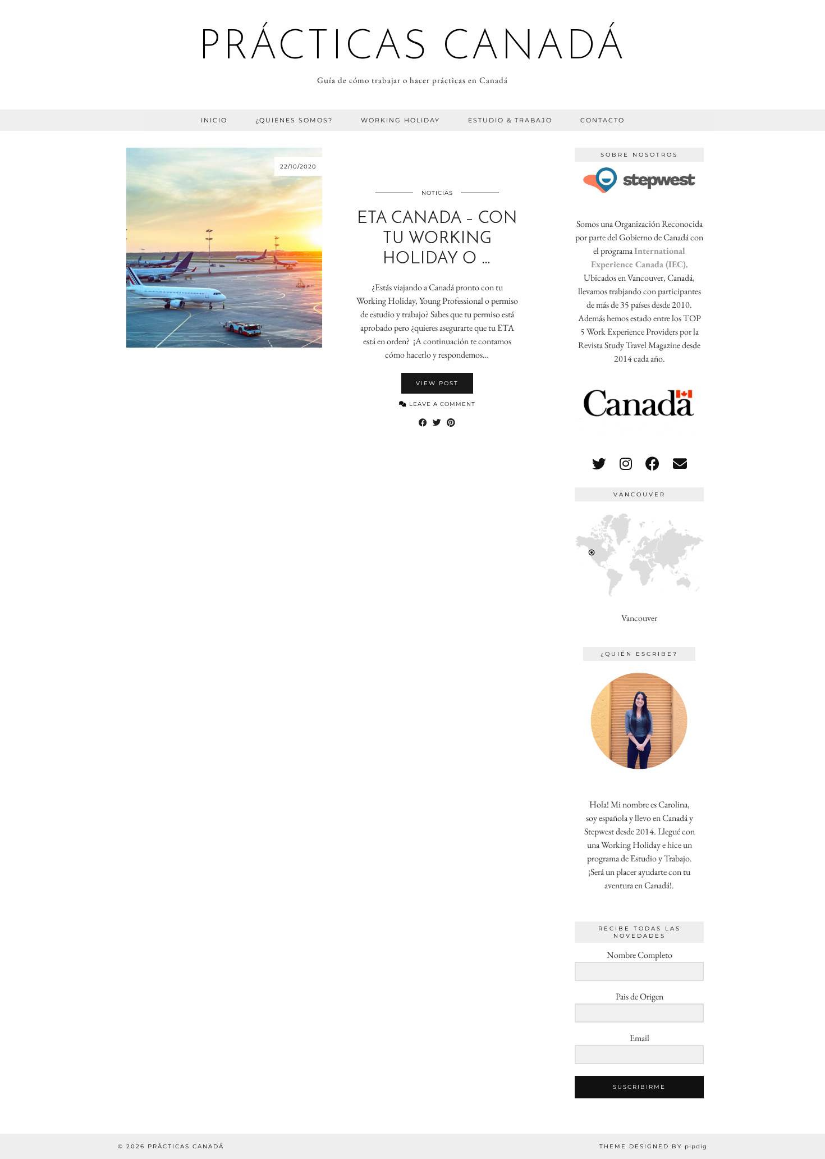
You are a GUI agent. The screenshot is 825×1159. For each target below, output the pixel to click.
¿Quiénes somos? (294, 120)
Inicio (214, 120)
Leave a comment (441, 404)
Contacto (602, 120)
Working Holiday (400, 120)
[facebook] (652, 464)
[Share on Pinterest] (451, 423)
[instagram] (626, 464)
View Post (437, 383)
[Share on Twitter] (437, 423)
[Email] (680, 464)
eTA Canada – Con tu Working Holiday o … (437, 239)
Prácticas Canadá (412, 48)
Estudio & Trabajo (510, 120)
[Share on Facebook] (423, 423)
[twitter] (599, 464)
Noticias (437, 193)
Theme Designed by (653, 1146)
